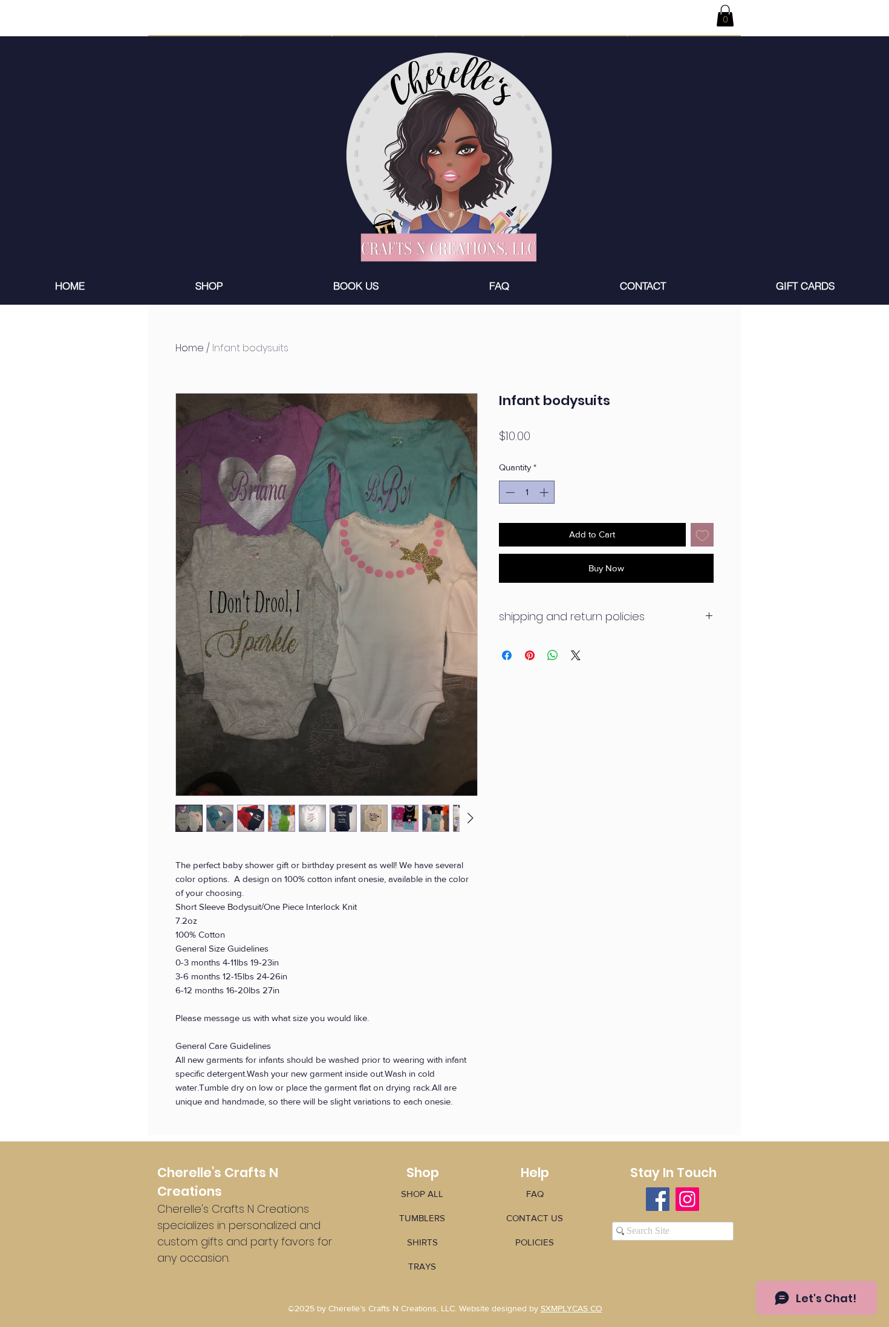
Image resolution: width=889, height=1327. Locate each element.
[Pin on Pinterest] (530, 655)
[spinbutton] (527, 492)
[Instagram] (687, 1199)
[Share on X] (575, 655)
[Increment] (545, 492)
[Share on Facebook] (507, 655)
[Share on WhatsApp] (552, 655)
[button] (725, 16)
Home (189, 348)
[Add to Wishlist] (702, 535)
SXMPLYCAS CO (571, 1308)
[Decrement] (509, 492)
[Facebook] (657, 1199)
